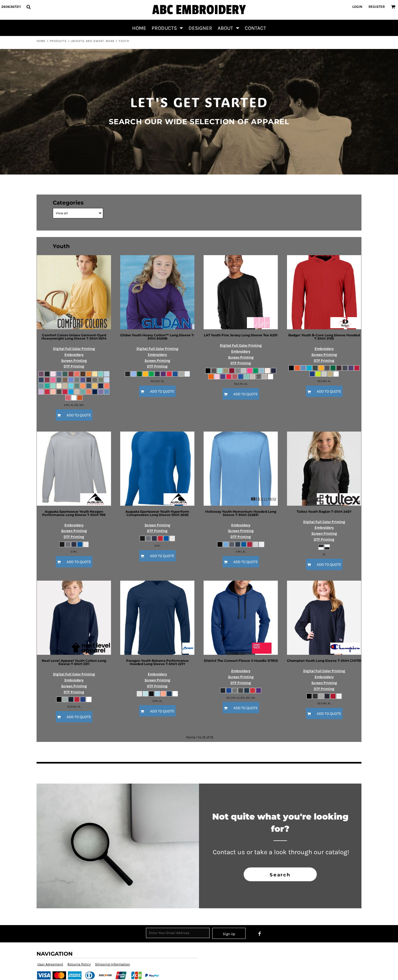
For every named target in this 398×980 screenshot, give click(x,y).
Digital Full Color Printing (74, 349)
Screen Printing (74, 361)
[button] (28, 7)
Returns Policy (79, 964)
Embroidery (74, 355)
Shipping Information (112, 964)
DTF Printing (74, 366)
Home (41, 41)
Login (357, 7)
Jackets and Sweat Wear (93, 41)
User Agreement (50, 964)
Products (58, 41)
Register (376, 7)
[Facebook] (259, 934)
